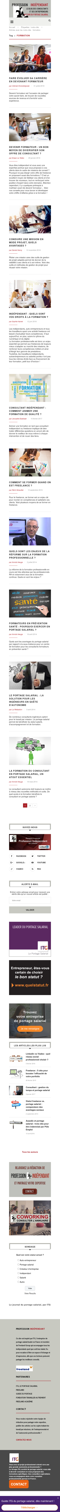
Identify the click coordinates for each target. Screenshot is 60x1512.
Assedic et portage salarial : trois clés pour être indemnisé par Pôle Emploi (37, 1125)
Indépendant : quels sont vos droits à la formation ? (28, 315)
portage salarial (21, 1342)
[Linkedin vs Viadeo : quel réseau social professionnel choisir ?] (16, 1053)
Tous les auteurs (30, 1151)
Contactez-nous (24, 1440)
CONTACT (19, 1484)
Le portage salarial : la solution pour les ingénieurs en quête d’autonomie (26, 700)
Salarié (23, 1277)
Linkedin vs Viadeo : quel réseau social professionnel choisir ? (38, 1056)
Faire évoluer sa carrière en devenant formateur (28, 80)
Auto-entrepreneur (28, 1260)
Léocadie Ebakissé (19, 418)
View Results (30, 1293)
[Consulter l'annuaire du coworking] (30, 1202)
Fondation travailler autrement (31, 1397)
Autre (22, 1281)
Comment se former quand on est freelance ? (30, 484)
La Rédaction (17, 709)
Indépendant (25, 1273)
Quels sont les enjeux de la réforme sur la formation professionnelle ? (29, 554)
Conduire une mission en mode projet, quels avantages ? (26, 242)
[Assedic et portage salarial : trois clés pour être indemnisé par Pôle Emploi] (16, 1120)
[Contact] (30, 1163)
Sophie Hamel (17, 321)
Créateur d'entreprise (29, 1268)
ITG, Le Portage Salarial (27, 1386)
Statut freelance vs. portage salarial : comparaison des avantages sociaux (35, 1105)
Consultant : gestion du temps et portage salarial (38, 1089)
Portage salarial (27, 1264)
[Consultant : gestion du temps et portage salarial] (16, 1087)
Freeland (20, 1390)
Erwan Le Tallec (18, 158)
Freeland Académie (24, 1401)
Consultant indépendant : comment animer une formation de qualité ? (27, 411)
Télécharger (28, 1507)
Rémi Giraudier (18, 490)
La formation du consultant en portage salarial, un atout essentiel (29, 774)
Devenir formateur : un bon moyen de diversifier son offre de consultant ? (29, 150)
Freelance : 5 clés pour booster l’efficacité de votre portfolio (37, 1073)
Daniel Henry (17, 250)
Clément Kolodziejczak (20, 86)
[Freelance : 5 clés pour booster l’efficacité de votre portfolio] (16, 1070)
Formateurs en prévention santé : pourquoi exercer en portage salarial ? (29, 626)
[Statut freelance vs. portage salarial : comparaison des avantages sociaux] (16, 1101)
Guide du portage (24, 1393)
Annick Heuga (17, 562)
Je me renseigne (30, 1028)
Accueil (12, 27)
